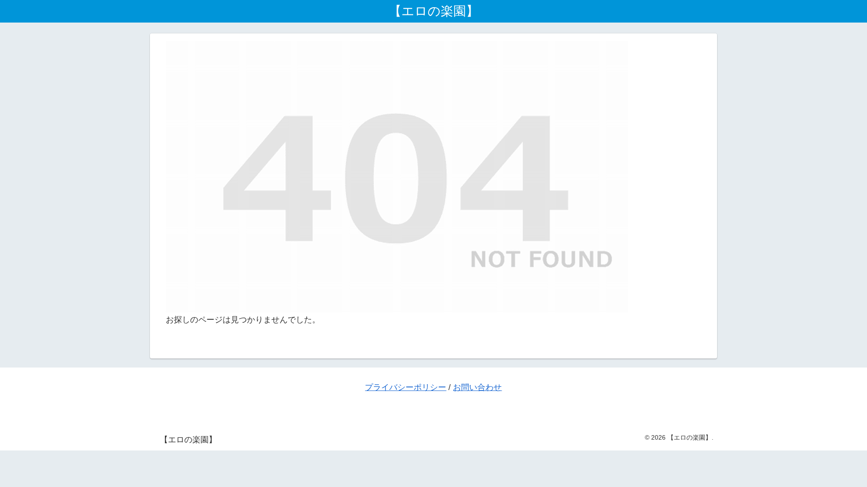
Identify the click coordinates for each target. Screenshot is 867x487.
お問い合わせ (477, 387)
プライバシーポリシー (405, 387)
